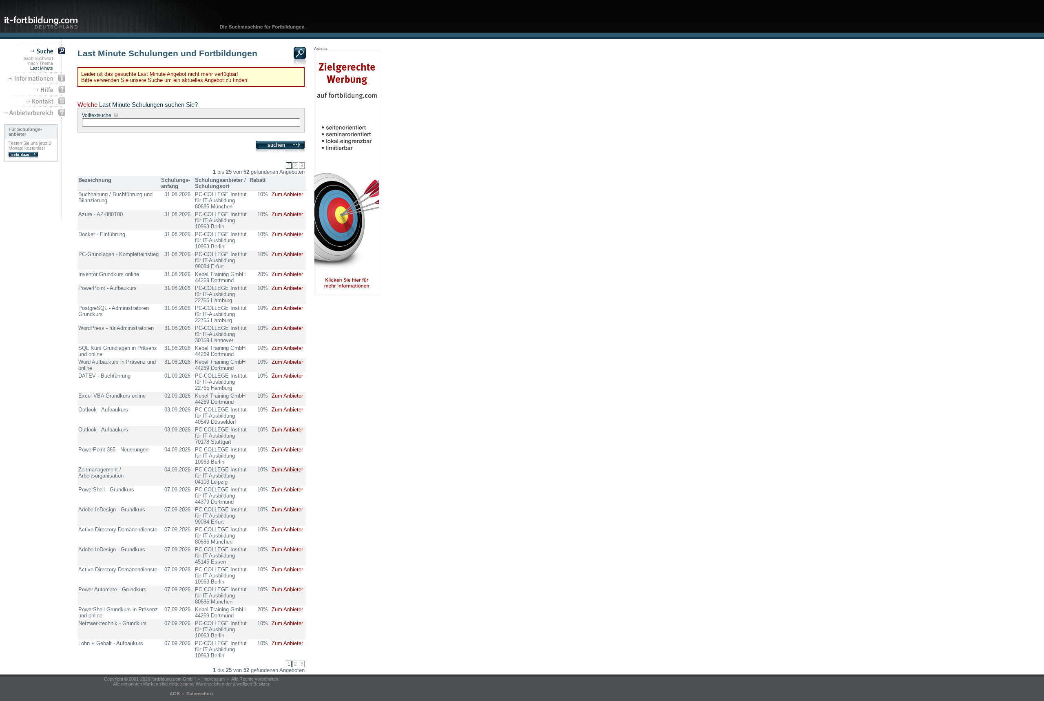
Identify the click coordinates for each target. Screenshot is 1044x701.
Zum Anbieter (287, 194)
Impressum (213, 679)
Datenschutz (200, 693)
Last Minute (41, 68)
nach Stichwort (38, 58)
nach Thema (40, 63)
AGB (175, 693)
